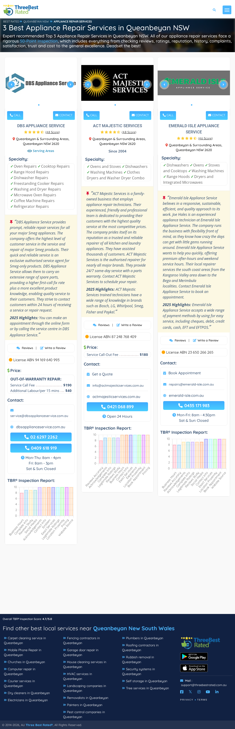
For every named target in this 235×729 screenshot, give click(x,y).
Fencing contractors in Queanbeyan (81, 640)
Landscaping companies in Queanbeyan (84, 688)
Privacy (186, 699)
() (52, 132)
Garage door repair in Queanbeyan (80, 652)
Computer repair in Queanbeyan (19, 671)
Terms (202, 699)
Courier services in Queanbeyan (19, 683)
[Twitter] (190, 692)
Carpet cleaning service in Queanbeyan (25, 640)
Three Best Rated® (39, 725)
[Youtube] (208, 692)
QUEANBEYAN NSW (36, 21)
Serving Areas (43, 151)
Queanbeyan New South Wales (134, 628)
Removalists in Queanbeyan (87, 698)
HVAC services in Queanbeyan (77, 676)
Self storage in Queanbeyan (146, 681)
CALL (17, 115)
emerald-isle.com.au (186, 395)
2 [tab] (42, 105)
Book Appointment (184, 373)
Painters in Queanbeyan (84, 705)
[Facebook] (181, 692)
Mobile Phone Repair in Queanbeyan (22, 652)
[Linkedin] (216, 692)
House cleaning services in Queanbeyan (84, 664)
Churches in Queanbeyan (26, 662)
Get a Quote (102, 374)
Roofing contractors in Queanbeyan (140, 647)
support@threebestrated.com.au (204, 685)
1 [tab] (38, 105)
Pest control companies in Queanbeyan (84, 714)
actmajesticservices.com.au (116, 396)
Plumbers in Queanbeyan (144, 638)
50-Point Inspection (39, 41)
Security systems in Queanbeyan (138, 671)
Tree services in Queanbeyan (147, 688)
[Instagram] (199, 692)
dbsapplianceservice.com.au (40, 427)
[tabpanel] (41, 86)
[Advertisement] (117, 581)
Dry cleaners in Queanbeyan (29, 693)
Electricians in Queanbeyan (28, 700)
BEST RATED (11, 21)
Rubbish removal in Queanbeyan (138, 659)
